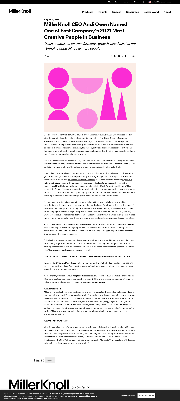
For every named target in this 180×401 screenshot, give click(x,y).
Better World (151, 11)
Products (87, 11)
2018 (92, 173)
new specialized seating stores (81, 180)
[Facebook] (83, 387)
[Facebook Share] (130, 56)
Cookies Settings (128, 395)
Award (50, 360)
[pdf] (111, 56)
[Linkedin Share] (126, 56)
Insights (102, 11)
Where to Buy (113, 2)
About (167, 11)
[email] (119, 56)
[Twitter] (88, 387)
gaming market (102, 176)
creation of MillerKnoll (95, 186)
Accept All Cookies (146, 395)
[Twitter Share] (122, 56)
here (128, 256)
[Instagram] (78, 387)
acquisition (49, 186)
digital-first (127, 180)
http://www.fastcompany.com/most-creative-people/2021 (70, 279)
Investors (125, 2)
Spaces (116, 11)
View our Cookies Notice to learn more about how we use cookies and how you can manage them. (50, 397)
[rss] (115, 56)
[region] (90, 395)
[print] (133, 56)
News (136, 2)
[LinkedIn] (74, 387)
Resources (132, 11)
